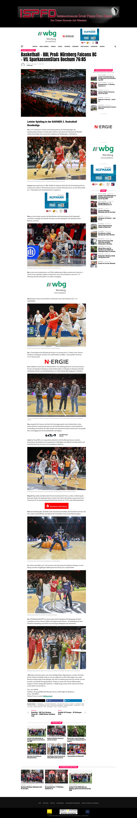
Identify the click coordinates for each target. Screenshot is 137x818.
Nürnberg (50, 706)
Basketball (77, 705)
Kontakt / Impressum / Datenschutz (90, 803)
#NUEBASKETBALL (32, 705)
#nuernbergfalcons (43, 705)
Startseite (35, 46)
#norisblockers (80, 704)
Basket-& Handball (44, 46)
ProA (55, 706)
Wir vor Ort (45, 803)
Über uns (52, 803)
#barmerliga (40, 704)
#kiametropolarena (63, 704)
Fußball (60, 46)
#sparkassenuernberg (57, 705)
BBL (83, 705)
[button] (36, 700)
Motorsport (75, 46)
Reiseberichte (94, 46)
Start (39, 803)
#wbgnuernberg (68, 705)
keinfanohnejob (38, 706)
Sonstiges (102, 46)
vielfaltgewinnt (62, 706)
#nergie (72, 704)
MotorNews (67, 46)
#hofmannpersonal (51, 704)
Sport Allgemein (85, 46)
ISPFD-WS (30, 65)
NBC (45, 706)
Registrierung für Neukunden (73, 803)
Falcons (30, 706)
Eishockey (53, 46)
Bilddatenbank (47, 696)
